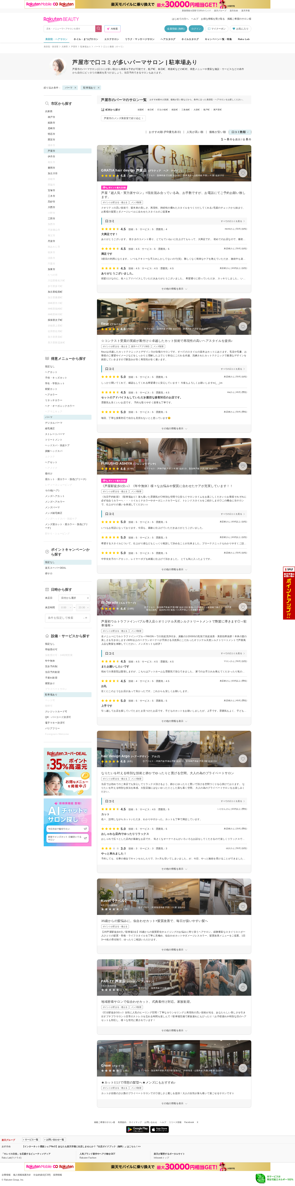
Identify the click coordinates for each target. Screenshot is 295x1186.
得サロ (48, 573)
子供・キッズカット (56, 377)
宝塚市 (51, 190)
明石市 (51, 134)
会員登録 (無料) (176, 28)
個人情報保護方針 (22, 1175)
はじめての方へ (180, 18)
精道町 (175, 109)
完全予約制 (51, 666)
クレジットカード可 (56, 711)
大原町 (197, 109)
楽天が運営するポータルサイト (169, 1154)
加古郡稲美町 (55, 291)
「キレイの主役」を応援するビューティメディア (26, 1154)
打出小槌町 (162, 109)
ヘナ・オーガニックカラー (60, 406)
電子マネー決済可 (55, 722)
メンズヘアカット (55, 496)
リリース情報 (175, 1122)
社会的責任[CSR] (42, 1175)
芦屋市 (74, 46)
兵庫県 (65, 46)
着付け (48, 473)
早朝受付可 (51, 649)
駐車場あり (85, 46)
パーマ (97, 46)
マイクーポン (218, 28)
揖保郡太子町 (55, 320)
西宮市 (51, 139)
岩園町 (141, 109)
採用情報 (57, 1175)
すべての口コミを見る (231, 221)
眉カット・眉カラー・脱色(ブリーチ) (65, 479)
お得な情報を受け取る (213, 18)
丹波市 (51, 241)
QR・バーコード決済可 (58, 717)
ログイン (196, 28)
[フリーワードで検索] (98, 28)
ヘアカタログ (168, 39)
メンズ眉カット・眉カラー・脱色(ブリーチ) (66, 526)
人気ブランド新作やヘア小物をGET (97, 1154)
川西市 (51, 207)
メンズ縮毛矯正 (53, 513)
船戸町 (206, 109)
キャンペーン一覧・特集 (218, 39)
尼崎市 (51, 128)
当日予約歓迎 (52, 672)
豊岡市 (51, 167)
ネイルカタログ (190, 39)
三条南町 (185, 109)
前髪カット (51, 389)
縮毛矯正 (50, 428)
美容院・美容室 (51, 46)
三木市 (51, 196)
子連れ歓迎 (51, 677)
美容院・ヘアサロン (56, 39)
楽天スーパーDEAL (55, 567)
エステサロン (111, 39)
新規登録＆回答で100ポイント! (196, 10)
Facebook (189, 1122)
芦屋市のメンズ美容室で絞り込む (122, 118)
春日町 (151, 109)
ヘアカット (51, 372)
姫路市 (51, 122)
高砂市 (51, 201)
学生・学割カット (55, 383)
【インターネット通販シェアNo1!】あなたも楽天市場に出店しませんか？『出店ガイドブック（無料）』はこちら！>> (81, 1146)
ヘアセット (51, 462)
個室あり (50, 683)
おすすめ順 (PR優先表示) (165, 132)
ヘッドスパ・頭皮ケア (57, 445)
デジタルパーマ (53, 422)
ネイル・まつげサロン (86, 39)
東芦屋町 (217, 109)
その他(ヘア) (52, 490)
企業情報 (6, 1175)
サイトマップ (135, 1122)
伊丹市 (51, 156)
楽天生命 (234, 10)
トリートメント (53, 439)
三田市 (51, 218)
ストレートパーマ (55, 434)
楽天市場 (245, 10)
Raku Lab (244, 39)
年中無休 (50, 660)
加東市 (51, 269)
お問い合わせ (150, 1122)
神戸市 (51, 117)
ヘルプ (194, 18)
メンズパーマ (52, 507)
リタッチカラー (53, 400)
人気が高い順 (195, 132)
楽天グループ (220, 10)
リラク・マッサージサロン (140, 39)
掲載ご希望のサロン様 (239, 18)
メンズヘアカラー (55, 501)
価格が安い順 (217, 132)
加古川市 (53, 173)
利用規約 (122, 1122)
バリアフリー (52, 728)
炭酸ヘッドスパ (53, 451)
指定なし (50, 366)
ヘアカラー (51, 394)
